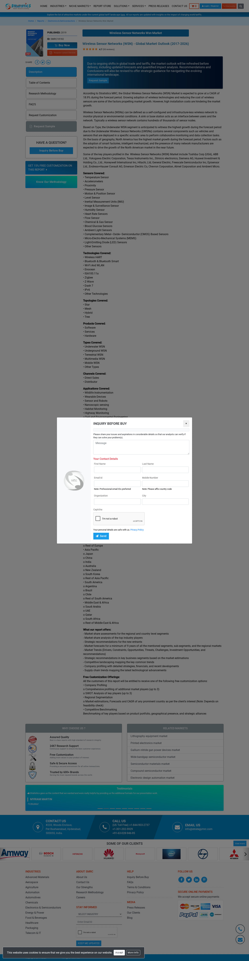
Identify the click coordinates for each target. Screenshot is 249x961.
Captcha (97, 509)
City (144, 495)
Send (103, 536)
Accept (119, 952)
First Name (100, 463)
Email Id (98, 477)
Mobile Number (150, 477)
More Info (133, 952)
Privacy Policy (137, 529)
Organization (101, 495)
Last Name (148, 463)
